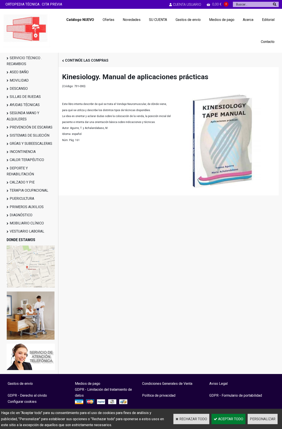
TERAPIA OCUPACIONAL (29, 190)
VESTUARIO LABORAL (27, 231)
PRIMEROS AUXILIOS (27, 207)
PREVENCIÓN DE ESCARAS (31, 127)
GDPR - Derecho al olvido (27, 395)
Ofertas (108, 20)
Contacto (268, 42)
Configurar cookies (22, 402)
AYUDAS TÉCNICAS (25, 105)
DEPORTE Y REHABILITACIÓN (20, 171)
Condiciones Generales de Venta (167, 383)
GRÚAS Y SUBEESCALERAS (31, 143)
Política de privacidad (158, 395)
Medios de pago (221, 20)
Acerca (248, 20)
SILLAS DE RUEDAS (25, 97)
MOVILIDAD (19, 80)
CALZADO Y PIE (22, 182)
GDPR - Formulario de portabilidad (235, 395)
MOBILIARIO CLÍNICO (27, 223)
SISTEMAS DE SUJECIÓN (29, 135)
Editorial (268, 20)
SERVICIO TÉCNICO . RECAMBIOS (24, 61)
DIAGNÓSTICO (21, 215)
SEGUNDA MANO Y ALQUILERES (23, 116)
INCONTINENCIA (23, 152)
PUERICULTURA (22, 198)
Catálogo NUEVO (80, 20)
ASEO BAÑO (19, 72)
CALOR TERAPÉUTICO (27, 160)
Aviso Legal (218, 383)
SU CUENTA (158, 20)
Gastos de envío (188, 20)
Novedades (132, 20)
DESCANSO (19, 88)
